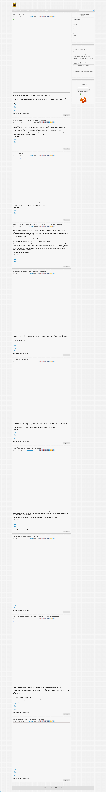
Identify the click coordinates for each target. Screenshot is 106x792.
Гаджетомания (18, 153)
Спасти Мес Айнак (84, 51)
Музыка (75, 31)
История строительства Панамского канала (30, 271)
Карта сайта (45, 10)
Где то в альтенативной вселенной (26, 536)
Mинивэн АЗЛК (84, 49)
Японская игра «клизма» (86, 69)
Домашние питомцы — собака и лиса (82, 66)
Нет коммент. (30, 16)
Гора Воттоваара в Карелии (86, 56)
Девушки (75, 24)
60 (22, 784)
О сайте (15, 10)
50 (21, 784)
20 (18, 784)
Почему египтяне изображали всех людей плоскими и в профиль (37, 224)
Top (0, 791)
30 (19, 784)
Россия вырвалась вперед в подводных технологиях (83, 59)
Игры (75, 26)
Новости (75, 33)
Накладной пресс (84, 74)
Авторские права (35, 10)
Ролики (75, 35)
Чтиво (75, 37)
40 (20, 784)
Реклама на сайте (24, 10)
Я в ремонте (76, 39)
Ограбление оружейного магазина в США (28, 719)
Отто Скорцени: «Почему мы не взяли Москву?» (30, 120)
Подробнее (66, 115)
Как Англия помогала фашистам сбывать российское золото (36, 617)
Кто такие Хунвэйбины (85, 54)
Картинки (76, 28)
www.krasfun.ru (52, 787)
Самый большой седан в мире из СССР (27, 448)
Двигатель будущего (20, 359)
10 (16, 784)
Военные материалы (78, 22)
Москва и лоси (18, 14)
